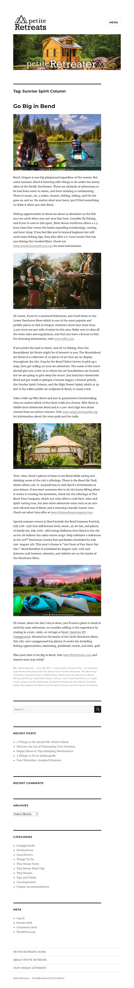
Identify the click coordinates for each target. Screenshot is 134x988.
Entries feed (24, 922)
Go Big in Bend (34, 106)
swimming (75, 685)
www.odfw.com (64, 338)
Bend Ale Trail (39, 671)
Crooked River (49, 675)
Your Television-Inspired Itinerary (39, 760)
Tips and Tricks (26, 877)
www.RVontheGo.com (77, 655)
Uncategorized (26, 882)
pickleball (54, 681)
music (16, 681)
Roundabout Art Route (32, 685)
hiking (56, 678)
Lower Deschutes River (73, 678)
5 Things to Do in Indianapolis (36, 755)
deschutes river (66, 675)
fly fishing (27, 678)
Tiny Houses (25, 873)
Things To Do (74, 668)
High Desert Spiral (42, 678)
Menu (113, 22)
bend (28, 671)
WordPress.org (26, 932)
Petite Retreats (26, 668)
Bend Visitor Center (58, 671)
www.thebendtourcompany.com (71, 512)
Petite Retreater (21, 978)
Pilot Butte (66, 681)
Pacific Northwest (38, 681)
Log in (21, 918)
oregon (24, 681)
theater (94, 685)
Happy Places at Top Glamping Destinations (45, 751)
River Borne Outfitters (84, 681)
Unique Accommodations (33, 886)
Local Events (60, 668)
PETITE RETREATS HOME (29, 951)
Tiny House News (28, 863)
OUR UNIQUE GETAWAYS (29, 967)
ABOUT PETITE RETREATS (30, 959)
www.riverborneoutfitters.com (33, 246)
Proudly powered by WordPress (48, 978)
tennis (85, 685)
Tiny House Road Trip (30, 868)
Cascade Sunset (33, 675)
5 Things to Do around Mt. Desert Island (42, 742)
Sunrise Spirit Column (57, 685)
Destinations (25, 850)
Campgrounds (26, 845)
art (85, 668)
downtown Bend (84, 675)
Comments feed (27, 927)
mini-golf (91, 678)
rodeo (16, 685)
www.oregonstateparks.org (80, 411)
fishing (17, 678)
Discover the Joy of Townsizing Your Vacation (46, 746)
